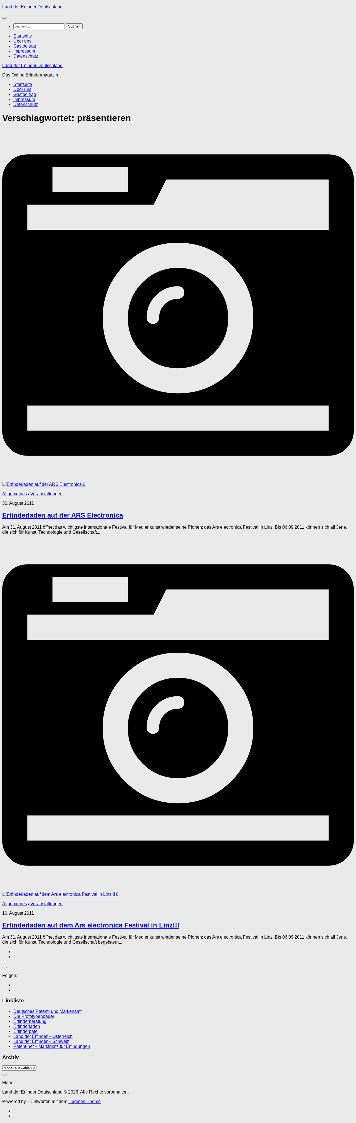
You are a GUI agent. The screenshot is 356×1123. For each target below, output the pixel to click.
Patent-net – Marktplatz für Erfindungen (51, 1046)
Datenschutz (25, 56)
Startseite (22, 36)
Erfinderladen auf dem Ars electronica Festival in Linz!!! (90, 925)
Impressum (24, 51)
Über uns (22, 41)
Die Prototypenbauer (33, 1016)
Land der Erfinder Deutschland (32, 6)
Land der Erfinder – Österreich (43, 1036)
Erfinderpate (25, 1031)
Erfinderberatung (29, 1021)
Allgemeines (14, 493)
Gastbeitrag (24, 46)
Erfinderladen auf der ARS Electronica (62, 515)
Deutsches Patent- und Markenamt (47, 1011)
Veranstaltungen (46, 493)
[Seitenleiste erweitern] (4, 967)
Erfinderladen (26, 1026)
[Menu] (4, 18)
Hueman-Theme (84, 1101)
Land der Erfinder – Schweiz (41, 1041)
